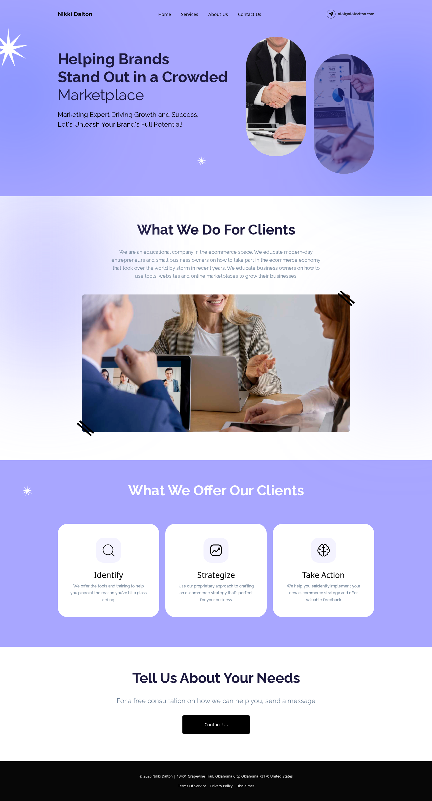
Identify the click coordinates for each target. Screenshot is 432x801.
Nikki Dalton (75, 14)
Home (164, 14)
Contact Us (249, 14)
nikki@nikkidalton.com (356, 14)
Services (189, 14)
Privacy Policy (221, 786)
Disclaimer (245, 786)
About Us (218, 14)
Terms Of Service (192, 786)
